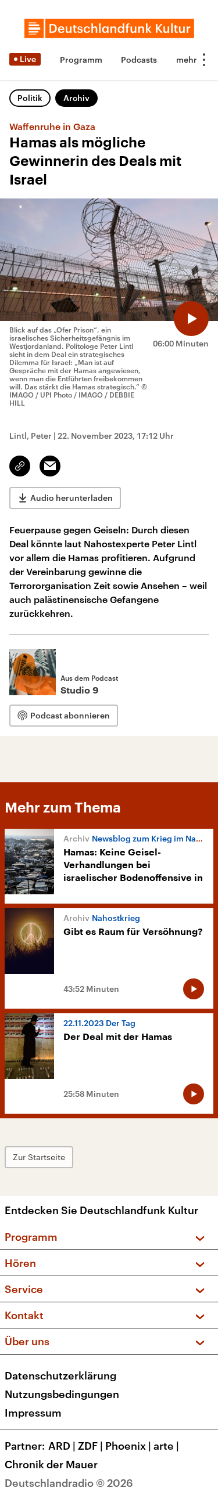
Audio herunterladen (71, 498)
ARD (62, 1445)
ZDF (90, 1445)
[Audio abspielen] (191, 318)
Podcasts (139, 59)
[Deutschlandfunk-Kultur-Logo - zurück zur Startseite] (109, 28)
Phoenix (128, 1445)
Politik (29, 98)
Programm (81, 59)
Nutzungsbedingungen (62, 1394)
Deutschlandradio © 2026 (69, 1482)
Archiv (76, 98)
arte (166, 1445)
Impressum (33, 1412)
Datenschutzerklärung (60, 1375)
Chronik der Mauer (51, 1464)
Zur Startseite (39, 1157)
